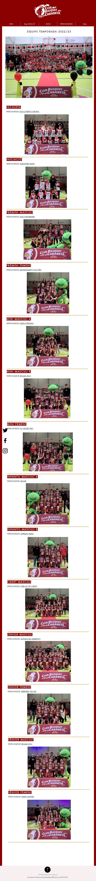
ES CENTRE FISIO (26, 428)
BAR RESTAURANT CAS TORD (30, 270)
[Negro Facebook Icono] (5, 440)
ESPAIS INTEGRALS (27, 323)
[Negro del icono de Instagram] (5, 450)
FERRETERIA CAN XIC (28, 691)
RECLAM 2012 (25, 376)
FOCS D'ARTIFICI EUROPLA (29, 112)
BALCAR (23, 481)
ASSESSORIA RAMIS (27, 164)
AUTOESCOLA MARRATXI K (30, 639)
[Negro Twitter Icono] (5, 430)
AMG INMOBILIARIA (27, 217)
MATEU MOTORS (27, 797)
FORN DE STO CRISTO (29, 586)
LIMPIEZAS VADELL (27, 534)
